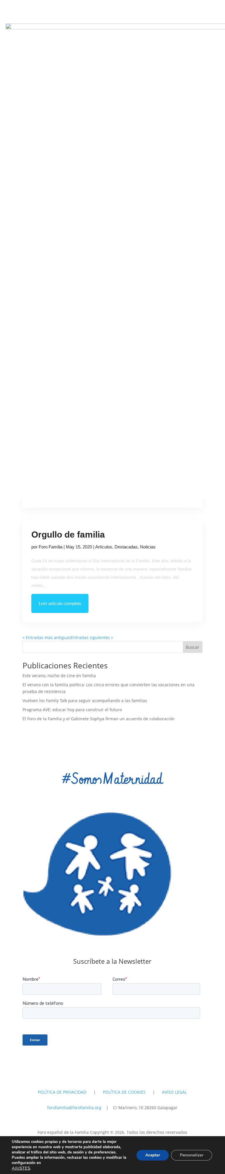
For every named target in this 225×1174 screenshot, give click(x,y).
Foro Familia (50, 546)
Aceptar (152, 1155)
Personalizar (191, 1155)
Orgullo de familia (68, 534)
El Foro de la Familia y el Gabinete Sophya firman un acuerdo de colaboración (99, 718)
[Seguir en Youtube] (112, 1064)
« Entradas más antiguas (47, 637)
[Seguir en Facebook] (124, 1064)
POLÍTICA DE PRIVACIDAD (62, 1092)
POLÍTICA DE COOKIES (124, 1092)
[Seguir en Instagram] (100, 1064)
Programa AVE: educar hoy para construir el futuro (72, 709)
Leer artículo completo (60, 603)
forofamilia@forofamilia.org (75, 1107)
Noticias (148, 546)
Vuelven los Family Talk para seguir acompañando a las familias (85, 700)
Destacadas (126, 546)
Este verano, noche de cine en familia (59, 675)
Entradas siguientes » (92, 637)
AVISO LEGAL (174, 1092)
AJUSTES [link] (21, 1168)
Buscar (192, 647)
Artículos (103, 546)
